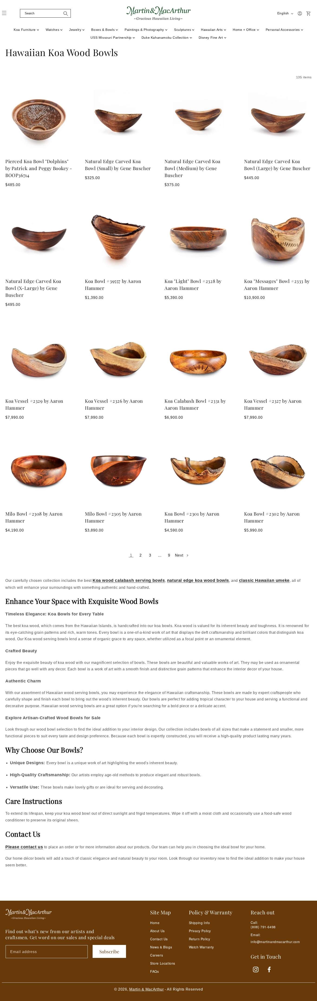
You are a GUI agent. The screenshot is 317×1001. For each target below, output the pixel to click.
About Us (157, 930)
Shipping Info (199, 922)
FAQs (154, 971)
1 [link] (131, 555)
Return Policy (199, 939)
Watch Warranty (201, 947)
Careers (156, 955)
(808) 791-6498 (263, 927)
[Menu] (7, 15)
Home (154, 922)
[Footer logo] (28, 914)
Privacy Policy (200, 930)
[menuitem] (26, 28)
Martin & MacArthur (146, 989)
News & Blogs (161, 947)
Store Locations (162, 963)
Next (179, 555)
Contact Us (159, 939)
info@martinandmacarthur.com (275, 942)
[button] (16, 13)
